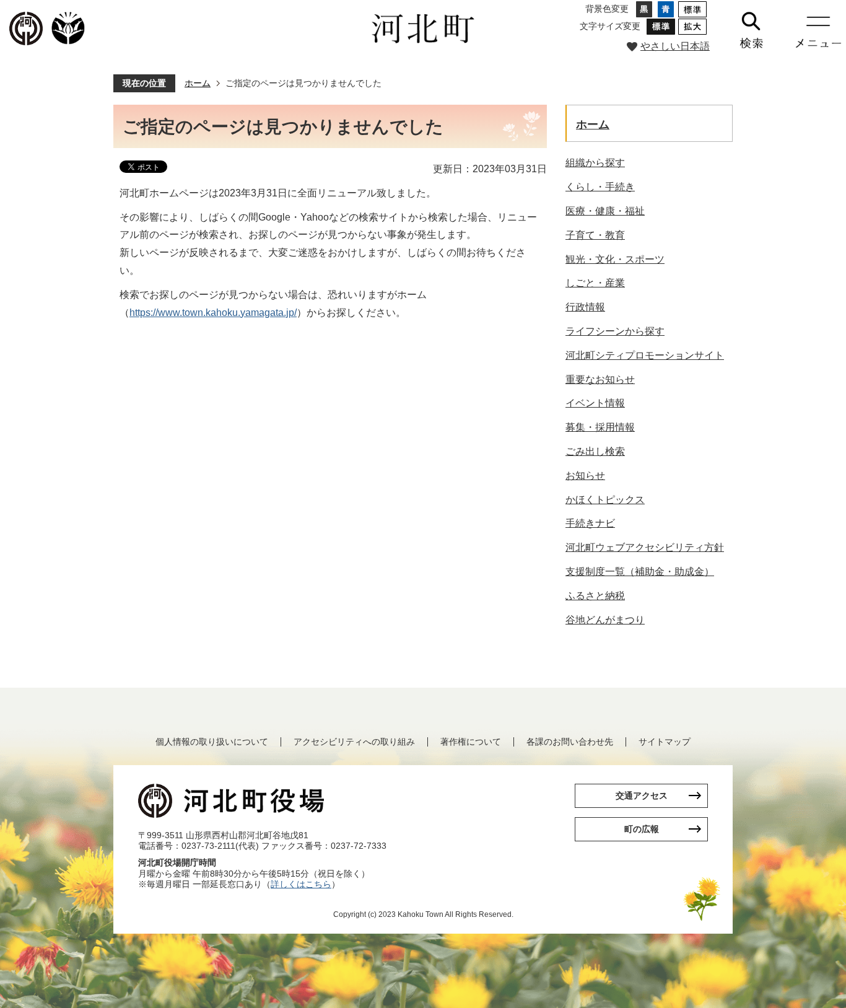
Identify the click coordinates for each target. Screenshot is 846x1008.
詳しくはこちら (301, 884)
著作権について (470, 742)
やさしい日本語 (675, 46)
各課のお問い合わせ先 (569, 742)
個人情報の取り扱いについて (211, 742)
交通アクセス (642, 795)
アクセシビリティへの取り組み (354, 742)
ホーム (198, 83)
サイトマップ (665, 742)
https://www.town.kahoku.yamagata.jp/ (213, 312)
